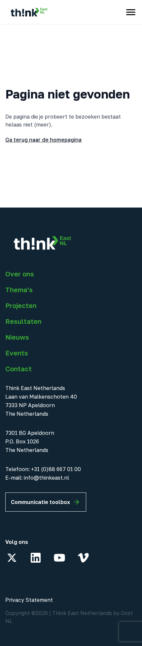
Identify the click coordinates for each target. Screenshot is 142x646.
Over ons (19, 274)
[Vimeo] (83, 557)
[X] (11, 557)
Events (16, 353)
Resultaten (23, 321)
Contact (18, 369)
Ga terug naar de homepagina (43, 139)
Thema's (19, 290)
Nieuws (17, 337)
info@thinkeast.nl (46, 477)
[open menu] (131, 12)
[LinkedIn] (35, 557)
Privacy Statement (29, 600)
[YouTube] (59, 557)
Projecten (21, 305)
